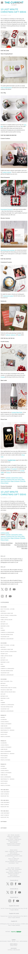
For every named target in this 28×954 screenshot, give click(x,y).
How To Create (5, 804)
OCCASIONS (4, 606)
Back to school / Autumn (7, 645)
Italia (17, 941)
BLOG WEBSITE (18, 861)
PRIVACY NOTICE (10, 839)
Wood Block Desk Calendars (8, 250)
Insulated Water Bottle (17, 412)
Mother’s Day (4, 660)
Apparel (3, 717)
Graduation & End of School (9, 687)
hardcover (13, 334)
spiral (19, 334)
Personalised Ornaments (7, 209)
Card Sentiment (5, 791)
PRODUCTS (3, 715)
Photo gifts (22, 538)
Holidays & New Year (6, 689)
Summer (3, 630)
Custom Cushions (7, 172)
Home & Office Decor (6, 619)
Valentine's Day (5, 636)
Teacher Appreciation (7, 634)
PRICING (12, 835)
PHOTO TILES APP (14, 860)
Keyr (2, 377)
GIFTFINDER (4, 821)
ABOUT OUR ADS (13, 842)
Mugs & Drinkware (15, 481)
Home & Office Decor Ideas (8, 691)
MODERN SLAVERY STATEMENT (14, 843)
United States (13, 945)
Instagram (8, 468)
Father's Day (4, 617)
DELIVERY (17, 835)
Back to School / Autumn (7, 609)
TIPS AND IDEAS (5, 789)
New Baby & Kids (5, 626)
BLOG (13, 869)
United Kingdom (23, 941)
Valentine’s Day (5, 672)
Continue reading (5, 532)
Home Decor (7, 481)
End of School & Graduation (9, 615)
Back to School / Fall (7, 681)
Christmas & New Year (11, 479)
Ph (22, 455)
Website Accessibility (13, 840)
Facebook (14, 468)
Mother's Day (4, 623)
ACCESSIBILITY (12, 863)
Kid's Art (3, 621)
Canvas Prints (14, 477)
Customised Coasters (8, 296)
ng (3, 377)
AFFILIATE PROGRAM (10, 861)
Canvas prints (14, 534)
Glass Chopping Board (6, 87)
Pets (2, 628)
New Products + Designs (7, 730)
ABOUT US (10, 858)
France (9, 941)
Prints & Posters (4, 483)
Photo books (4, 755)
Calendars (8, 477)
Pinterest (8, 472)
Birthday (3, 611)
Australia (10, 949)
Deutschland (3, 941)
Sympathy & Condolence (7, 632)
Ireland (13, 941)
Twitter (2, 472)
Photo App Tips (5, 796)
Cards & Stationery (6, 723)
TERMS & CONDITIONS (14, 837)
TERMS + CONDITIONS (10, 851)
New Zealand (16, 949)
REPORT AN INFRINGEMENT (14, 845)
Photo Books (4, 732)
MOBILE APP (10, 836)
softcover (8, 334)
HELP (9, 835)
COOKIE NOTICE (17, 839)
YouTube (22, 470)
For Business (16, 836)
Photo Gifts (22, 481)
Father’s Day (4, 653)
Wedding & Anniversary (7, 638)
